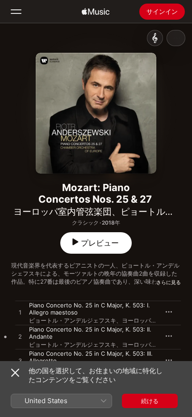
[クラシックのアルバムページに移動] (155, 38)
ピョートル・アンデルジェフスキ (72, 320)
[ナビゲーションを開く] (16, 11)
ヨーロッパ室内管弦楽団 (62, 211)
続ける (150, 400)
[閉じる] (15, 373)
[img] (95, 12)
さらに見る (168, 282)
